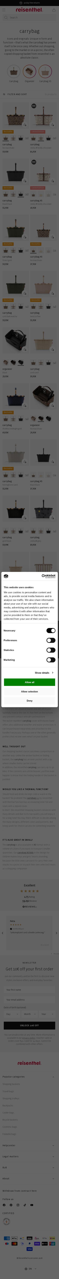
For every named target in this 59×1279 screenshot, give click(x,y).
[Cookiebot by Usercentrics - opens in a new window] (42, 576)
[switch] (50, 640)
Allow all (29, 682)
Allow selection (29, 691)
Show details (42, 672)
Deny (29, 700)
